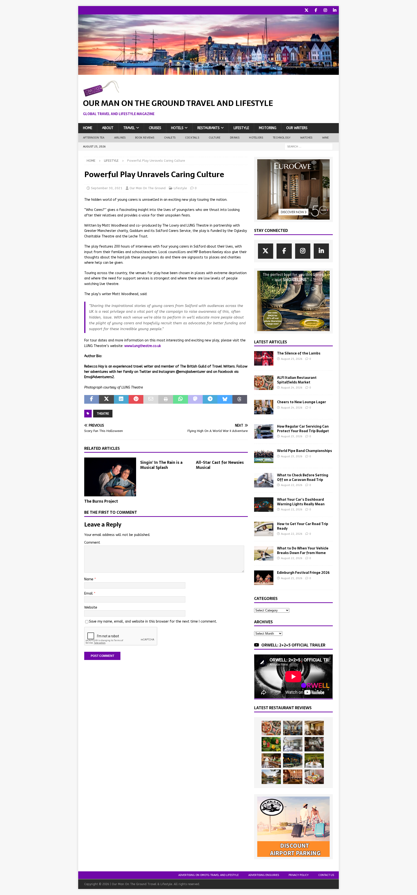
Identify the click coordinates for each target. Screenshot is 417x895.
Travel (129, 128)
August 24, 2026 (291, 387)
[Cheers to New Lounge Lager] (263, 407)
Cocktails (192, 137)
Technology (282, 137)
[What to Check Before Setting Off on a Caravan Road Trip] (263, 480)
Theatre (103, 413)
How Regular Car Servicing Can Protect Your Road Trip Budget (303, 428)
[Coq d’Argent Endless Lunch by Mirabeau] (314, 760)
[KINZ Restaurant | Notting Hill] (314, 728)
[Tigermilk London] (292, 777)
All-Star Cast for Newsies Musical (220, 465)
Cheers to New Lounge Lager (301, 402)
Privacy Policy (299, 875)
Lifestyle (241, 128)
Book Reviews (144, 137)
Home (87, 128)
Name (89, 579)
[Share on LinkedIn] (121, 399)
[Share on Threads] (239, 399)
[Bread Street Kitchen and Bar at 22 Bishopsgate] (314, 744)
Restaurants (208, 128)
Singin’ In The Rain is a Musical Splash (161, 465)
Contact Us (326, 875)
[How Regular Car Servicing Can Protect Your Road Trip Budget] (263, 431)
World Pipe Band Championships (304, 450)
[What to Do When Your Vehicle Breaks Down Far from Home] (263, 553)
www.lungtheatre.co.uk (142, 346)
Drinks (234, 137)
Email (89, 593)
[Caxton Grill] (292, 728)
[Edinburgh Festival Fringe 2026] (263, 577)
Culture (214, 137)
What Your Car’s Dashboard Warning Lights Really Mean (301, 501)
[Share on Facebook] (91, 399)
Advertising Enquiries (263, 875)
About (107, 128)
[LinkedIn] (334, 10)
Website (90, 607)
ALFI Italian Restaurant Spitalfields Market (297, 380)
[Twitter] (306, 10)
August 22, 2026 (291, 485)
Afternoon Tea (93, 137)
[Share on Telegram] (210, 399)
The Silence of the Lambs (298, 353)
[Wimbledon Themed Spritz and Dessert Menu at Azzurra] (271, 744)
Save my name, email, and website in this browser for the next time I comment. (153, 621)
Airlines (120, 137)
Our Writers (296, 128)
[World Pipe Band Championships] (263, 456)
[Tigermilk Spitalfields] (271, 760)
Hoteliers (256, 137)
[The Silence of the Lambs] (263, 358)
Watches (306, 137)
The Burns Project (101, 501)
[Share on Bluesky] (224, 399)
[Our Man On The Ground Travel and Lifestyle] (208, 72)
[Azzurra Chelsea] (292, 760)
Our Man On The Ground (148, 188)
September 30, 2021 (106, 188)
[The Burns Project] (110, 477)
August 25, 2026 (291, 359)
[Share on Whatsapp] (180, 399)
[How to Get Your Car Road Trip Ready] (263, 529)
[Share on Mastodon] (195, 399)
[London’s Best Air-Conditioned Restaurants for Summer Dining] (292, 744)
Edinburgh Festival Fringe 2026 (303, 572)
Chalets (169, 137)
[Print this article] (165, 399)
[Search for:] (309, 146)
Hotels (177, 128)
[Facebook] (316, 10)
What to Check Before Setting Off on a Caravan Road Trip (302, 477)
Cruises (155, 128)
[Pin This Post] (136, 399)
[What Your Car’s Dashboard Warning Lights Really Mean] (263, 504)
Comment (92, 543)
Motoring (267, 128)
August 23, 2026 (291, 436)
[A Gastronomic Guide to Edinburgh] (271, 777)
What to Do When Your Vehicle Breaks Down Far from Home (302, 550)
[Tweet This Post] (106, 399)
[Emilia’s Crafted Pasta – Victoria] (314, 777)
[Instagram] (325, 10)
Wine (325, 137)
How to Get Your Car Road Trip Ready (302, 526)
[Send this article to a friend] (150, 399)
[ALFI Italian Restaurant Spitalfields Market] (263, 382)
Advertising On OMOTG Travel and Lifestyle (208, 875)
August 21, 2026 (291, 578)
